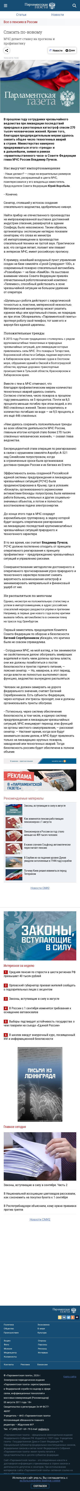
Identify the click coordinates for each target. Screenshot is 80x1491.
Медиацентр (10, 1352)
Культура (42, 1332)
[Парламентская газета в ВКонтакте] (64, 1317)
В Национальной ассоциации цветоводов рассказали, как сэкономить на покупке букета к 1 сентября (40, 1195)
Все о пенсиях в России (20, 22)
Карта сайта (69, 1376)
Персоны (42, 1344)
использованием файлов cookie (40, 1480)
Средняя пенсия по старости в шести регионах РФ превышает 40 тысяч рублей (40, 974)
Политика (9, 1324)
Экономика (43, 1324)
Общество (9, 1328)
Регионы (42, 1348)
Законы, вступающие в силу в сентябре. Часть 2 (35, 1185)
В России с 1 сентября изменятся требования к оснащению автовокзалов (37, 1010)
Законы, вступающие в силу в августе (34, 999)
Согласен (40, 1486)
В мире (41, 1328)
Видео (7, 1340)
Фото (6, 1344)
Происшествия (11, 1332)
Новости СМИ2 (40, 888)
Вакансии (42, 1364)
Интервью (43, 1352)
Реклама (25, 1364)
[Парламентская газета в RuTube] (77, 1317)
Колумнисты (10, 1356)
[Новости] (56, 50)
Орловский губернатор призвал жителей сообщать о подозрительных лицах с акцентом (40, 987)
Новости (57, 14)
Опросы (42, 1340)
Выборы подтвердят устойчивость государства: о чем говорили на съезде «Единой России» (39, 1023)
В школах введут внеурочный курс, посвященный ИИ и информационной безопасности (39, 1037)
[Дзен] (70, 50)
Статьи (21, 14)
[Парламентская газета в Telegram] (68, 1317)
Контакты (9, 1364)
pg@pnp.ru (43, 1429)
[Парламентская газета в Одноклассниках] (73, 1317)
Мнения (8, 1348)
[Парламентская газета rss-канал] (60, 1317)
